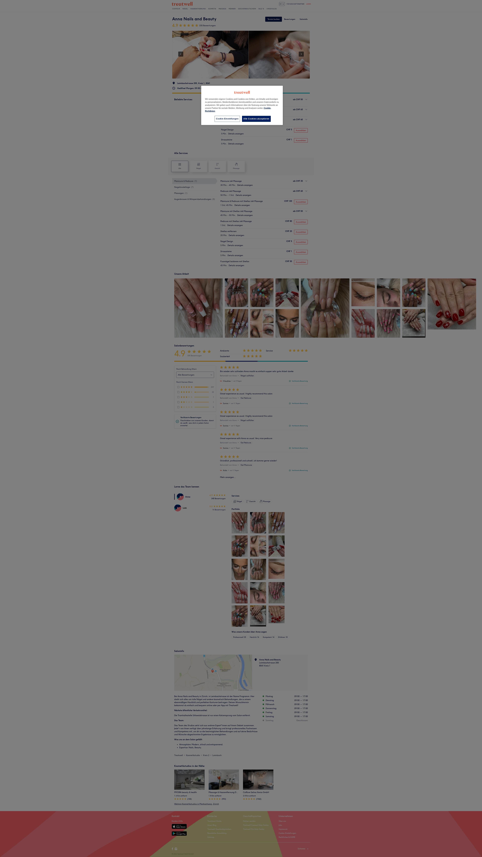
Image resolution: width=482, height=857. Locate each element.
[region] (242, 105)
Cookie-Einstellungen (227, 119)
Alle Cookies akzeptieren (256, 119)
